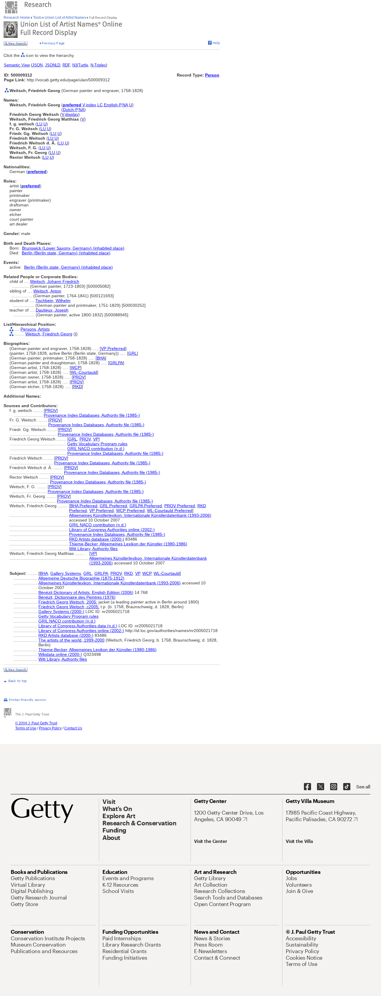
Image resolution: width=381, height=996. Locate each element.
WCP (75, 367)
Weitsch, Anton (47, 291)
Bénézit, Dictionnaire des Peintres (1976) (76, 597)
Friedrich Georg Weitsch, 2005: (67, 602)
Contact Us (73, 728)
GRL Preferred (113, 505)
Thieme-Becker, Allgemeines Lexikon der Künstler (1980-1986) (128, 543)
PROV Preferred (179, 505)
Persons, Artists (35, 329)
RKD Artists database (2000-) (96, 539)
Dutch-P (70, 109)
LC (100, 104)
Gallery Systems (65, 573)
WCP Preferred (130, 510)
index (91, 104)
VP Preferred (113, 348)
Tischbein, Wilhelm (53, 300)
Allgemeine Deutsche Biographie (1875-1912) (81, 578)
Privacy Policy (50, 728)
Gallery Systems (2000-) (61, 611)
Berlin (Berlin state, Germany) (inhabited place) (66, 252)
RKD (77, 386)
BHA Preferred (83, 505)
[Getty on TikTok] (346, 786)
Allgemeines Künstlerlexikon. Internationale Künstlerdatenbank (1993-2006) (140, 515)
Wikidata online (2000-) (60, 654)
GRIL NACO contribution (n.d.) (95, 448)
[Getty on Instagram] (333, 786)
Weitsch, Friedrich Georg (48, 334)
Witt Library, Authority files (93, 548)
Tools (37, 17)
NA (125, 104)
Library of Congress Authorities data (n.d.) (77, 625)
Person (212, 75)
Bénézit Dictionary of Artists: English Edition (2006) (85, 592)
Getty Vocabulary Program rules (97, 443)
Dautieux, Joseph (52, 310)
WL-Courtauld (84, 372)
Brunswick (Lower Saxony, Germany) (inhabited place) (73, 248)
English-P (112, 104)
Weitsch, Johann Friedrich (54, 281)
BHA (101, 358)
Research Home (17, 17)
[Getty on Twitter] (320, 786)
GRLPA (116, 362)
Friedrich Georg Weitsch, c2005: (68, 606)
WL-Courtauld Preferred (169, 510)
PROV (79, 377)
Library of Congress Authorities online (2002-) (112, 529)
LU (39, 124)
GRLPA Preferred (145, 505)
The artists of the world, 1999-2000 (71, 640)
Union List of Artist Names (65, 17)
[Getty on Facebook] (307, 786)
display (71, 114)
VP (96, 439)
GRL (132, 353)
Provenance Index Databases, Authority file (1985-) (92, 415)
